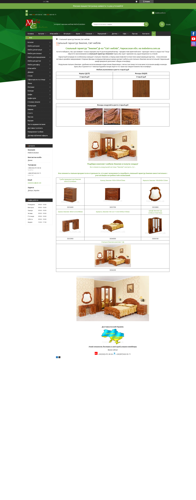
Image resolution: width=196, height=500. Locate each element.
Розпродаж (32, 106)
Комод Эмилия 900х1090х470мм (112, 180)
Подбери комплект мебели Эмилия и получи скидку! (112, 164)
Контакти (145, 33)
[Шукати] (146, 24)
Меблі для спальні (35, 53)
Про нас (135, 33)
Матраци (31, 87)
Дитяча (114, 33)
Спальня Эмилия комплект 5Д (112, 242)
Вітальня (67, 33)
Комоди (31, 91)
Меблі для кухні (33, 46)
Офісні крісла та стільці (36, 79)
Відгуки (30, 121)
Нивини (30, 109)
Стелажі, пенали (34, 102)
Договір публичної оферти (38, 135)
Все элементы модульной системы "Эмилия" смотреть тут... (113, 167)
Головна (31, 33)
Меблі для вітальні (35, 50)
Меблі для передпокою (36, 57)
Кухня (78, 33)
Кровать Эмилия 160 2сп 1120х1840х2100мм (113, 212)
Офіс (124, 33)
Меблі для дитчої (34, 61)
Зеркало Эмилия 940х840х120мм (155, 180)
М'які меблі (54, 33)
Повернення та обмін (35, 132)
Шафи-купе (32, 98)
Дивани (30, 72)
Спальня (89, 33)
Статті (30, 113)
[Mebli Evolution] (38, 24)
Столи (30, 76)
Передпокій (102, 33)
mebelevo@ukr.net (34, 183)
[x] (59, 357)
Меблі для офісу (34, 65)
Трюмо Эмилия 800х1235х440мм (70, 212)
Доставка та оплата (35, 128)
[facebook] (57, 357)
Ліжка (30, 83)
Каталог (41, 33)
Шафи (30, 94)
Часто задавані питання (36, 124)
